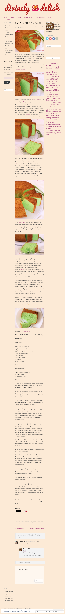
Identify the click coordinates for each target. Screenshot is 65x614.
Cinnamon (55, 76)
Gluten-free (55, 96)
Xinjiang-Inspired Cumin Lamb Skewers (9, 53)
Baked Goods (50, 66)
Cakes (37, 26)
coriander (48, 84)
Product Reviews (28, 17)
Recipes (12, 17)
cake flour (20, 521)
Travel (19, 17)
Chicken (49, 74)
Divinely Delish (27, 26)
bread (54, 68)
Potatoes (55, 113)
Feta (47, 94)
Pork (51, 113)
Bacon (58, 64)
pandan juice (22, 222)
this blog (30, 162)
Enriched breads (58, 92)
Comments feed (9, 598)
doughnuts (58, 87)
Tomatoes (55, 128)
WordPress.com (9, 600)
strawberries (50, 124)
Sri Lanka (7, 57)
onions (49, 111)
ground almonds (50, 100)
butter (58, 68)
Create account (9, 591)
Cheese (54, 72)
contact (8, 19)
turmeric (51, 131)
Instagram (30, 303)
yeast (47, 134)
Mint (58, 105)
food (50, 94)
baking (56, 66)
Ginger (49, 96)
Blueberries (49, 68)
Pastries (56, 111)
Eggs (54, 89)
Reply (38, 541)
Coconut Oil (38, 521)
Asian (34, 26)
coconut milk (32, 521)
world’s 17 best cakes (20, 69)
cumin (47, 87)
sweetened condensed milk (53, 125)
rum (55, 122)
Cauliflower (49, 72)
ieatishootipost (26, 331)
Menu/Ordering (40, 17)
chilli (56, 74)
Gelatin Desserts (55, 94)
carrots (54, 70)
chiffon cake (36, 99)
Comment (38, 581)
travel (47, 131)
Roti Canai (18, 163)
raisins (47, 120)
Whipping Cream (55, 133)
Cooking (41, 26)
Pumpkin (50, 115)
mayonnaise (48, 104)
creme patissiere (55, 86)
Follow (6, 82)
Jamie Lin (22, 541)
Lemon (58, 102)
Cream (53, 84)
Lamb (52, 102)
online (22, 269)
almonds (53, 64)
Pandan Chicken (19, 116)
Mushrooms (54, 107)
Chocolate (48, 76)
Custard (53, 87)
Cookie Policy (31, 611)
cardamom (49, 70)
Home (5, 17)
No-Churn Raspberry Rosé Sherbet (9, 28)
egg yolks (21, 523)
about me (51, 17)
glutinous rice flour (53, 98)
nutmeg (55, 109)
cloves (47, 79)
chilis (53, 74)
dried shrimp (49, 90)
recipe (56, 119)
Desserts (17, 27)
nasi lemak (28, 114)
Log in (6, 594)
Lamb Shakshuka (19, 528)
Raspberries (51, 120)
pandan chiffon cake (32, 523)
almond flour (48, 64)
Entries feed (8, 596)
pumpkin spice (54, 118)
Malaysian (22, 27)
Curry (51, 87)
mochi (48, 107)
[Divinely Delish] (32, 9)
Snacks (26, 27)
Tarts (50, 128)
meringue (53, 105)
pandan (25, 101)
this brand (28, 258)
